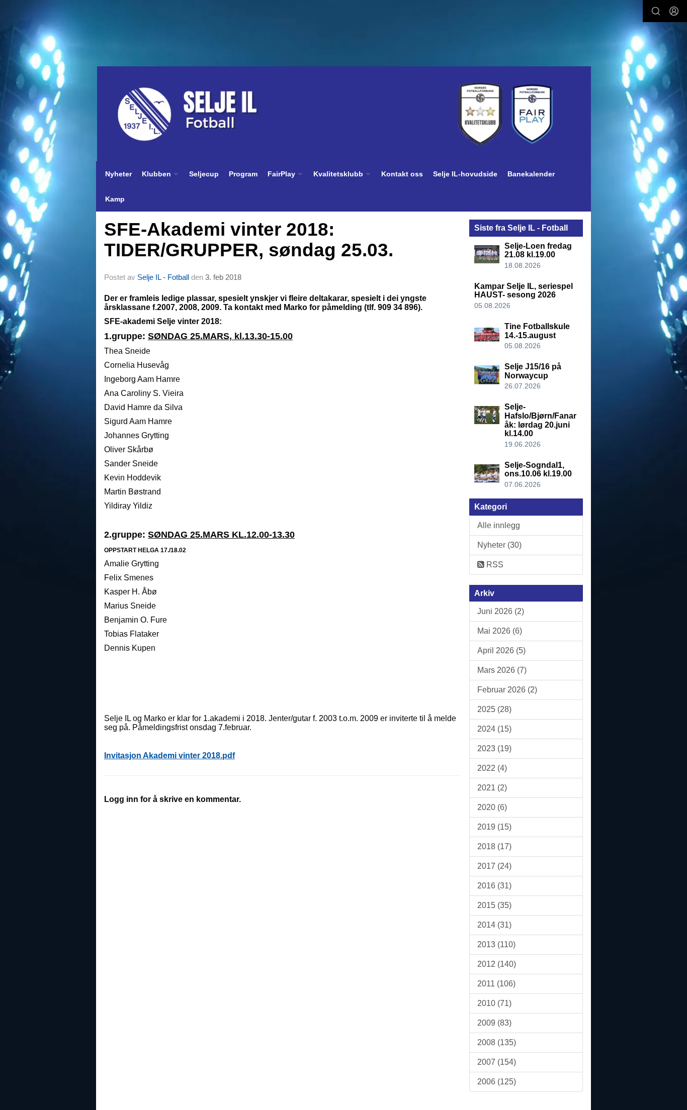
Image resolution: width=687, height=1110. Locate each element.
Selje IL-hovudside (465, 174)
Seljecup (204, 174)
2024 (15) (494, 729)
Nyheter (118, 174)
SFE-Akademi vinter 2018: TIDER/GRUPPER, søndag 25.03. (248, 239)
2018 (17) (494, 846)
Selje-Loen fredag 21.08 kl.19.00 (538, 250)
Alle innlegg (498, 525)
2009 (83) (494, 1023)
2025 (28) (494, 709)
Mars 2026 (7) (502, 670)
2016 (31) (494, 885)
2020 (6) (492, 807)
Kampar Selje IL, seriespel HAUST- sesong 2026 (523, 290)
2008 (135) (496, 1042)
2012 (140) (496, 964)
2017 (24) (494, 866)
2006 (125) (496, 1081)
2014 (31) (494, 925)
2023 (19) (494, 748)
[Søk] (656, 11)
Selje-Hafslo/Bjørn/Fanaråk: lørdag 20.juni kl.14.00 (540, 420)
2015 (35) (494, 905)
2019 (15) (494, 827)
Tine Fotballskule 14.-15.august (537, 331)
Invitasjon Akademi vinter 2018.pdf (169, 755)
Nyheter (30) (499, 545)
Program (243, 174)
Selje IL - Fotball (163, 277)
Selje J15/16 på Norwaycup (532, 371)
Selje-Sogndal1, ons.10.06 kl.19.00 (538, 469)
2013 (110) (496, 944)
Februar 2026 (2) (507, 689)
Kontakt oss (402, 174)
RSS (493, 564)
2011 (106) (496, 983)
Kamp (115, 199)
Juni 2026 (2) (500, 611)
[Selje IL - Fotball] (344, 114)
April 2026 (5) (501, 650)
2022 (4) (492, 768)
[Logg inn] (674, 11)
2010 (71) (494, 1003)
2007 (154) (496, 1062)
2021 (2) (492, 787)
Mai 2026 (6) (499, 631)
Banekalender (531, 174)
